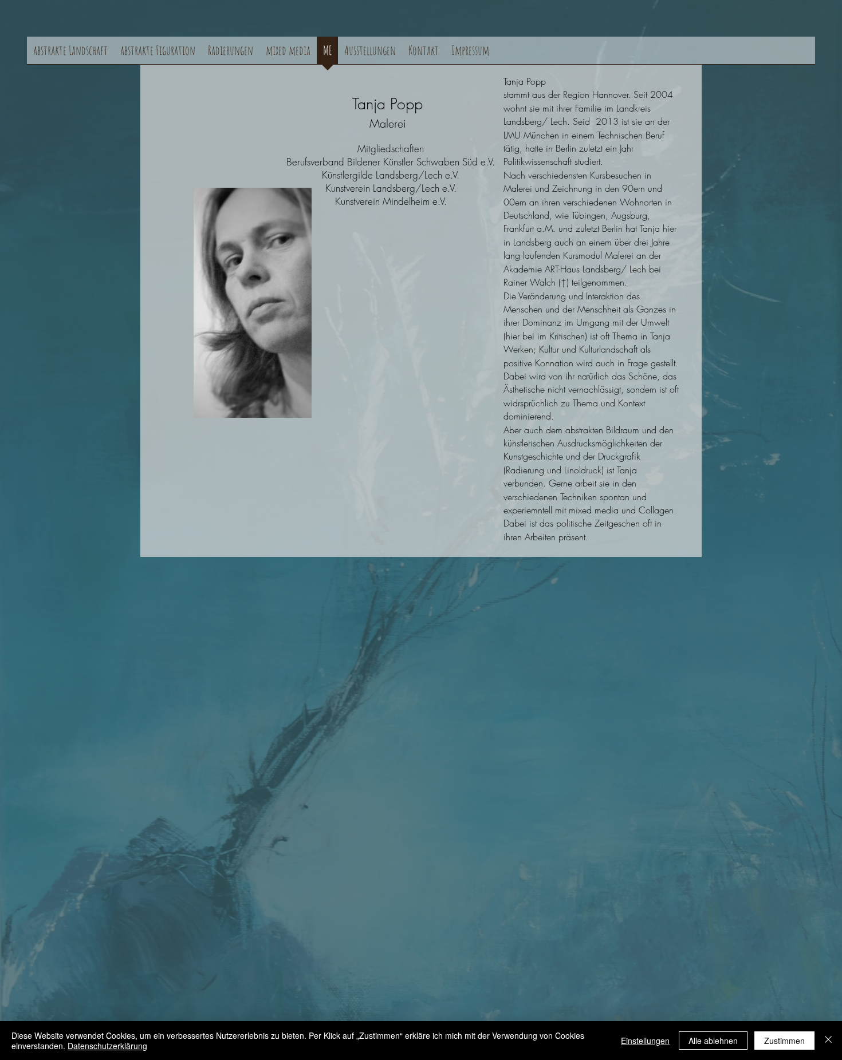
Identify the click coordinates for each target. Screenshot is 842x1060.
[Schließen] (828, 1040)
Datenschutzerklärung (107, 1045)
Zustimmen (784, 1040)
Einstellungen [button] (645, 1040)
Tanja (368, 104)
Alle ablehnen (713, 1040)
